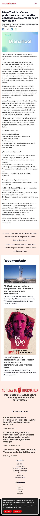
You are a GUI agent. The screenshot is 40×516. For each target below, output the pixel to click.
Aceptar (7, 511)
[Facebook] (3, 29)
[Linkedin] (12, 29)
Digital (28, 24)
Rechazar (17, 511)
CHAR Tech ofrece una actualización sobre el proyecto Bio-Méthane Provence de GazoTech (19, 421)
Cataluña (22, 24)
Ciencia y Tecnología (20, 470)
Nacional (29, 301)
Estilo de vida (20, 466)
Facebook (20, 487)
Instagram (20, 493)
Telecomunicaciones (10, 303)
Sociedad (20, 475)
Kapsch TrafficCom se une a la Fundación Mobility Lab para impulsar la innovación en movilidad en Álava (20, 244)
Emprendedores (21, 299)
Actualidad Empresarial (11, 297)
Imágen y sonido (25, 372)
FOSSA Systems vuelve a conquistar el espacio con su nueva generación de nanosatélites (18, 290)
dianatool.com (6, 214)
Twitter (20, 491)
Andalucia (7, 370)
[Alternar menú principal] (36, 3)
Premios (12, 375)
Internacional (17, 301)
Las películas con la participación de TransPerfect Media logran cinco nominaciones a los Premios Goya (19, 362)
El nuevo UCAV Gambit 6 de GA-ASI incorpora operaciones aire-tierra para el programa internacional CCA (20, 233)
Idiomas (16, 372)
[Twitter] (7, 29)
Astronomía (22, 297)
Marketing (18, 26)
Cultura (20, 473)
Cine (28, 370)
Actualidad (20, 464)
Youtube (20, 489)
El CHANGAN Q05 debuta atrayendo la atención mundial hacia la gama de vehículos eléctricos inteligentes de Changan (18, 437)
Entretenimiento (9, 372)
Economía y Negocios (20, 468)
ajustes (20, 507)
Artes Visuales (15, 370)
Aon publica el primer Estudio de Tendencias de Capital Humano (20, 451)
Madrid (23, 301)
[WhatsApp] (16, 29)
